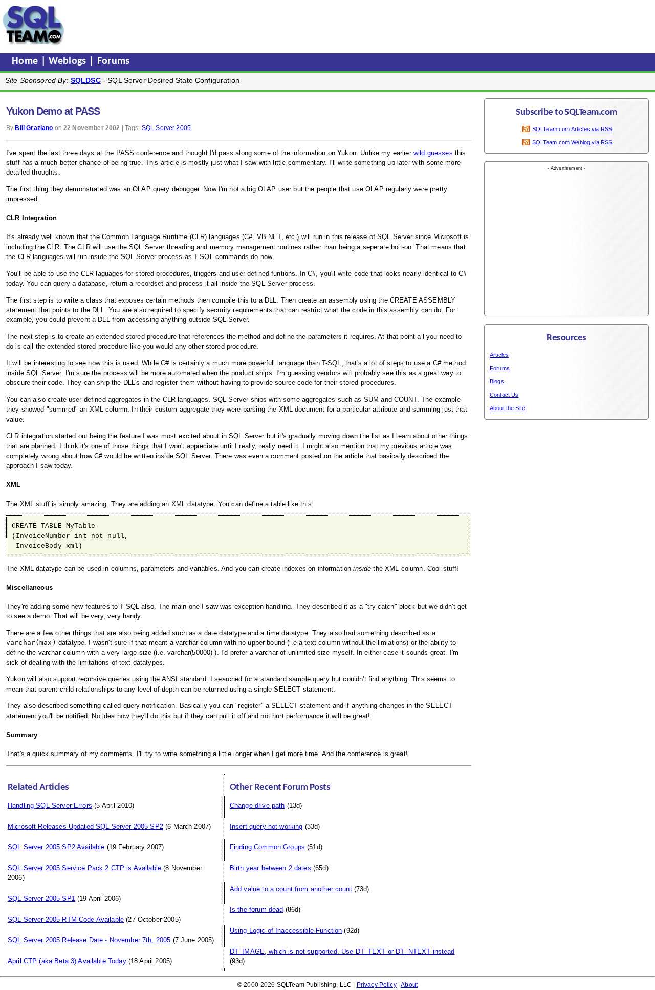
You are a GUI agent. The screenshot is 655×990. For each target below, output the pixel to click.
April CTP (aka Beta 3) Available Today (67, 961)
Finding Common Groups (267, 847)
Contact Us (504, 395)
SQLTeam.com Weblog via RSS (572, 142)
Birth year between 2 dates (270, 868)
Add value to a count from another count (291, 889)
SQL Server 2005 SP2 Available (56, 847)
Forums (113, 61)
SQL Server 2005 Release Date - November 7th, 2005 (89, 940)
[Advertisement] (262, 25)
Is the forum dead (256, 909)
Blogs (497, 381)
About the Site (507, 408)
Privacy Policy (377, 984)
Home (26, 61)
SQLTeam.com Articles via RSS (572, 129)
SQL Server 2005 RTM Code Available (66, 919)
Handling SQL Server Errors (50, 805)
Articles (499, 355)
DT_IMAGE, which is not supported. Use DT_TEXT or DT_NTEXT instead (342, 951)
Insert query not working (266, 826)
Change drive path (257, 805)
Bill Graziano (34, 128)
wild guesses (433, 153)
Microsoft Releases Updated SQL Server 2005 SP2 (85, 826)
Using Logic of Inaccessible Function (286, 930)
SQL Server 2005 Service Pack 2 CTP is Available (84, 868)
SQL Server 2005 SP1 (41, 898)
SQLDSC (86, 80)
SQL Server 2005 (166, 128)
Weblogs (69, 61)
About (409, 984)
